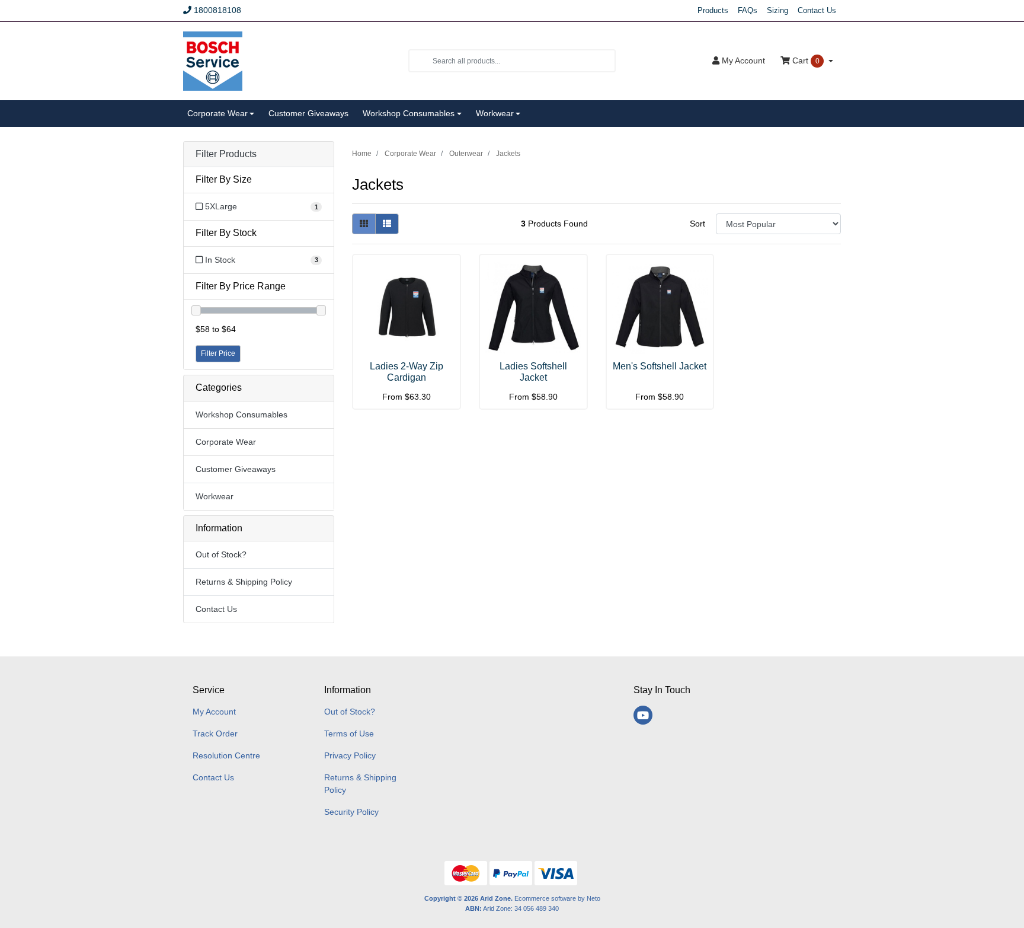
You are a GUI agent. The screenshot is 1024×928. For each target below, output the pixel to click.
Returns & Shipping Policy (244, 581)
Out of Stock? (221, 554)
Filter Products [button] (226, 154)
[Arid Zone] (212, 60)
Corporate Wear (226, 442)
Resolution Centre (226, 755)
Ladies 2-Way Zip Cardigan (406, 371)
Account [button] (743, 60)
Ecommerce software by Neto (557, 898)
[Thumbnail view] (364, 223)
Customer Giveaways (308, 113)
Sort (697, 223)
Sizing (777, 10)
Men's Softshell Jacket (659, 366)
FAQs (747, 10)
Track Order (215, 733)
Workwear (214, 496)
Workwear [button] (495, 113)
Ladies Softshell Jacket (533, 371)
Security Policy (351, 812)
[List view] (387, 223)
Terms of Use (349, 733)
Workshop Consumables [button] (409, 113)
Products (712, 10)
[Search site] (421, 60)
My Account (214, 711)
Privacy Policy (350, 755)
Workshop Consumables (241, 414)
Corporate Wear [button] (217, 113)
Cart (805, 60)
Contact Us (817, 10)
